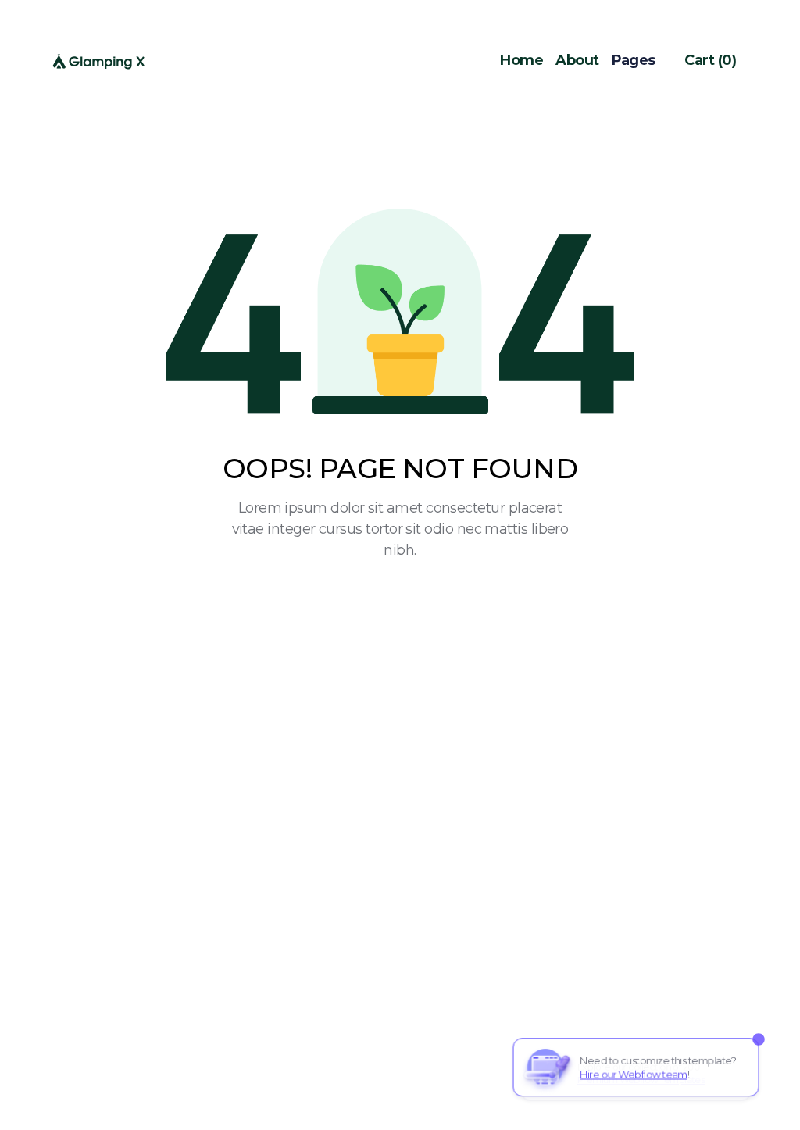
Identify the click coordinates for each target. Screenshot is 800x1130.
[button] (642, 60)
